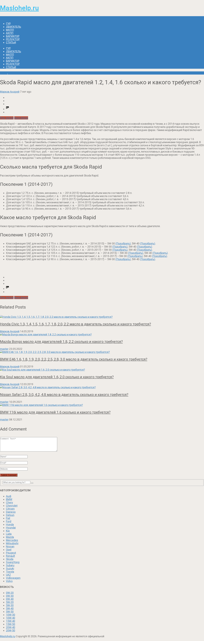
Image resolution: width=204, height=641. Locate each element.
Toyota (10, 571)
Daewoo (11, 511)
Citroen (10, 508)
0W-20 (10, 592)
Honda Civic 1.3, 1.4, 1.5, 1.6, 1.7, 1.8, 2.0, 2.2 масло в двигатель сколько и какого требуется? (75, 324)
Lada (8, 533)
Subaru (10, 565)
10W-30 (10, 614)
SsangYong (12, 562)
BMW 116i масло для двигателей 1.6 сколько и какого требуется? (55, 412)
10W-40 (10, 617)
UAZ (8, 574)
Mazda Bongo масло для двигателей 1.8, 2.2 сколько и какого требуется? (61, 342)
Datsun (10, 515)
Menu (3, 17)
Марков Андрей (9, 91)
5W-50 (10, 611)
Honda (10, 524)
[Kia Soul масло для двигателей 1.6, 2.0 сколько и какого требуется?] (102, 369)
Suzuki (10, 568)
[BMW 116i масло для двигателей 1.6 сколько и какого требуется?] (102, 405)
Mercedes (12, 540)
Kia (8, 530)
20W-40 (10, 627)
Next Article (21, 117)
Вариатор (12, 36)
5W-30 (10, 605)
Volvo (9, 581)
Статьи (11, 42)
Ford (8, 521)
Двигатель (13, 26)
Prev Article (7, 117)
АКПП (9, 33)
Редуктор (13, 39)
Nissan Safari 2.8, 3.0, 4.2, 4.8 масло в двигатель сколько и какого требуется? (64, 395)
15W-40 (10, 621)
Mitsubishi (12, 543)
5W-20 (10, 602)
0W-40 (10, 599)
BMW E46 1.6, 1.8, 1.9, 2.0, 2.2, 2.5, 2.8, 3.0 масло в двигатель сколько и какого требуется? (73, 359)
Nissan (10, 546)
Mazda (10, 537)
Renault (10, 555)
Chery (9, 502)
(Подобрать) (123, 243)
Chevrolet (11, 505)
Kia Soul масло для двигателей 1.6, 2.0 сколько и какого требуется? (57, 377)
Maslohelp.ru (19, 8)
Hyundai (11, 527)
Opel (8, 549)
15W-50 (10, 624)
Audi (8, 496)
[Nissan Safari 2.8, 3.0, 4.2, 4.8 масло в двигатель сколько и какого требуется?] (102, 387)
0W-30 (10, 595)
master (4, 348)
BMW (9, 499)
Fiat (8, 518)
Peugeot (11, 552)
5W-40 (10, 608)
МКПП (10, 29)
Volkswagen (13, 577)
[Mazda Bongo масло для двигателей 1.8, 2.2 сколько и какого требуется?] (102, 334)
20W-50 (10, 630)
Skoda (3, 73)
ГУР (8, 23)
